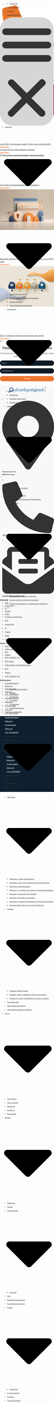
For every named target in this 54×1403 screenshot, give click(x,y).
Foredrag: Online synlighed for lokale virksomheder (27, 995)
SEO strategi (14, 492)
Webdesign (11, 1203)
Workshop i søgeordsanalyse (20, 887)
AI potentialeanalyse (16, 708)
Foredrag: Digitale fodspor (18, 991)
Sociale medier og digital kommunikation (24, 600)
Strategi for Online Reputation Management (25, 499)
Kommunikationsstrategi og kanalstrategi (24, 585)
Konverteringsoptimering (16, 1304)
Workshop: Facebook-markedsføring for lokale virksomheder (31, 902)
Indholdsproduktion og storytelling (21, 589)
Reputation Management (16, 1300)
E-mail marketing (13, 7)
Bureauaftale (11, 1114)
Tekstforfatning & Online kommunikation (24, 298)
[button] (26, 71)
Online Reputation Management (20, 306)
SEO (9, 1296)
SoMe (11, 391)
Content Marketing (13, 15)
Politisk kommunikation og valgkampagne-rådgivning (28, 604)
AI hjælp (12, 693)
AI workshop (13, 697)
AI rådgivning (14, 704)
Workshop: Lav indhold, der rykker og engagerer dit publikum (31, 890)
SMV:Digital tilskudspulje (16, 1006)
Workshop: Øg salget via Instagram (22, 898)
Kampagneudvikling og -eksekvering (22, 592)
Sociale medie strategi (17, 496)
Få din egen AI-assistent (18, 689)
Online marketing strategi (18, 488)
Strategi (10, 1207)
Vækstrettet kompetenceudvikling (19, 1010)
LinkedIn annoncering (17, 402)
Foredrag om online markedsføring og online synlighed (29, 998)
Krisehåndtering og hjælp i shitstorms (23, 596)
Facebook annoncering (17, 399)
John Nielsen (12, 1099)
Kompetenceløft (13, 1002)
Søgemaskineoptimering (18, 294)
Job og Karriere (12, 1103)
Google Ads (13, 4)
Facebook (13, 1292)
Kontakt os (11, 1110)
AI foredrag (13, 701)
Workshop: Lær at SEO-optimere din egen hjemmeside (29, 883)
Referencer (11, 1106)
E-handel (10, 11)
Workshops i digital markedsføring (21, 879)
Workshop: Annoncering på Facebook (23, 894)
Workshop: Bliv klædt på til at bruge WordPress (26, 905)
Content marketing (16, 302)
